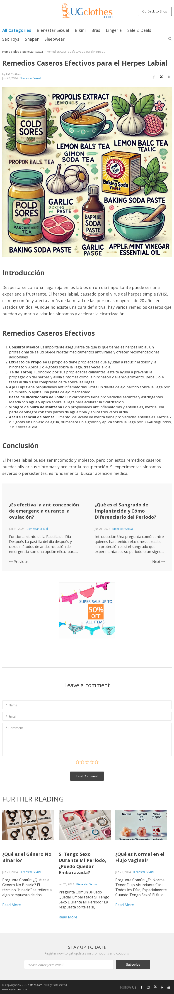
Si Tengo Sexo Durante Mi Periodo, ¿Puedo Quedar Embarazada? (82, 863)
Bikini (80, 30)
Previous (21, 561)
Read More (11, 904)
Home (6, 52)
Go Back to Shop (154, 11)
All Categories (16, 30)
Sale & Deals (139, 30)
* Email (11, 716)
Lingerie (114, 30)
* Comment (14, 728)
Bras (95, 30)
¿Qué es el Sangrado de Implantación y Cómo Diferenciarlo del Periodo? (125, 511)
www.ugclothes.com (14, 989)
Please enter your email (45, 965)
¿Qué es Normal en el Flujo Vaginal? (139, 857)
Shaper (32, 39)
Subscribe (133, 964)
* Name (11, 705)
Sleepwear (54, 39)
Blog (16, 52)
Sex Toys (10, 39)
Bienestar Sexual (53, 30)
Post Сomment (87, 776)
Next (156, 561)
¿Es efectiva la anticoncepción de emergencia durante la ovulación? (44, 511)
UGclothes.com (33, 985)
